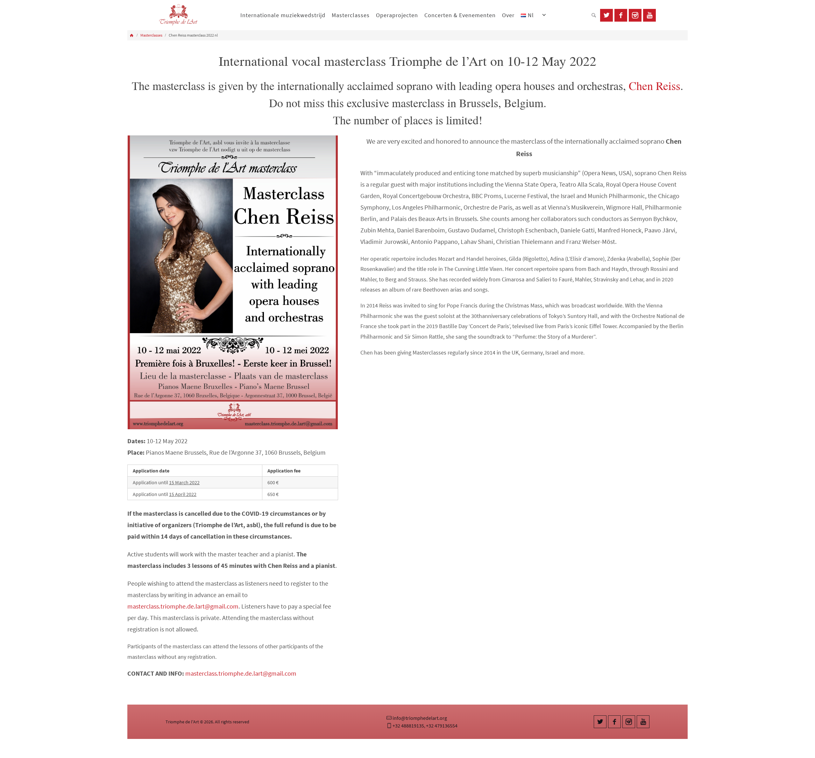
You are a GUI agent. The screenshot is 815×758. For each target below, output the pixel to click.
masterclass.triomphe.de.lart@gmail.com (182, 606)
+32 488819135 (408, 725)
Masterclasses (151, 35)
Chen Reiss (654, 85)
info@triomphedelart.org (420, 718)
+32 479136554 (441, 725)
